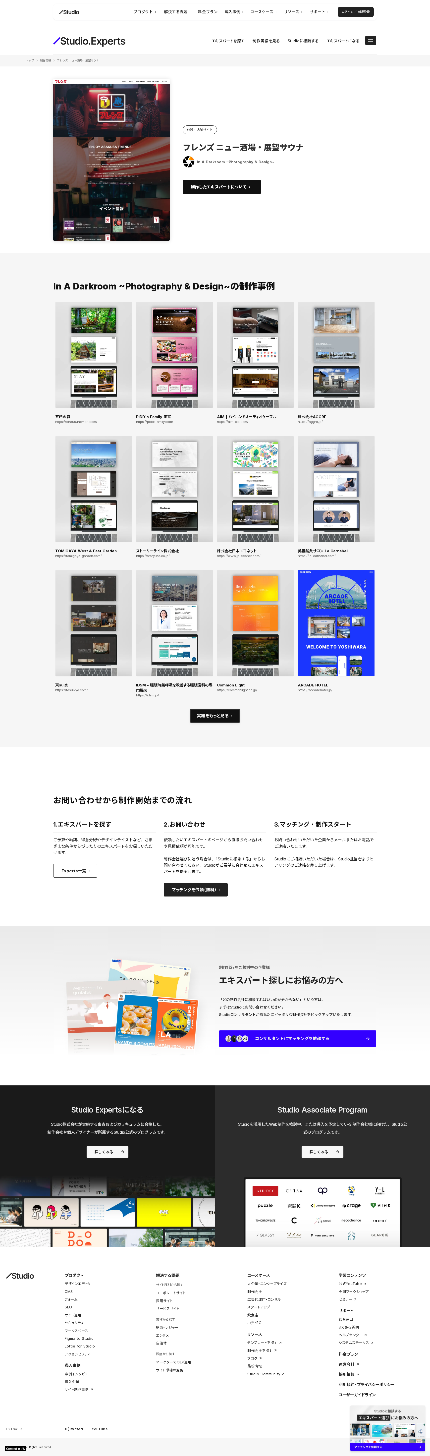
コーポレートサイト (171, 1293)
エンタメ (162, 1335)
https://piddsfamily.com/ (154, 422)
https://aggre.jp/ (310, 422)
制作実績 (45, 60)
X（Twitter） (74, 1429)
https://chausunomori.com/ (76, 422)
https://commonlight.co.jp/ (237, 690)
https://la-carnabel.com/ (317, 556)
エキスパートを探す (228, 41)
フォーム (71, 1299)
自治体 (161, 1343)
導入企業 (72, 1382)
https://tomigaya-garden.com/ (78, 556)
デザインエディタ (78, 1284)
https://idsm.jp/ (147, 695)
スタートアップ (258, 1307)
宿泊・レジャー (167, 1327)
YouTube (100, 1429)
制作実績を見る (266, 41)
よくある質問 (349, 1327)
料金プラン (348, 1354)
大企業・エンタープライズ (266, 1284)
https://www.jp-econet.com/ (239, 556)
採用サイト (164, 1301)
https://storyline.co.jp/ (153, 556)
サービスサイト (167, 1308)
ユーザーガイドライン (357, 1394)
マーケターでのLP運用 (174, 1362)
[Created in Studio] (15, 1448)
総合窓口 (346, 1319)
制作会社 (254, 1291)
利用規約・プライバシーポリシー (366, 1384)
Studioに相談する (303, 41)
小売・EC (254, 1323)
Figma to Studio (79, 1338)
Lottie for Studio (80, 1346)
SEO (68, 1307)
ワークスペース (76, 1331)
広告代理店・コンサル (264, 1299)
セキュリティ (74, 1323)
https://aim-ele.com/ (232, 422)
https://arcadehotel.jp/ (315, 690)
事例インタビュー (78, 1374)
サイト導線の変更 (170, 1370)
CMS (69, 1291)
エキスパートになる (342, 41)
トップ (30, 60)
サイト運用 (73, 1315)
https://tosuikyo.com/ (71, 690)
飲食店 (252, 1315)
